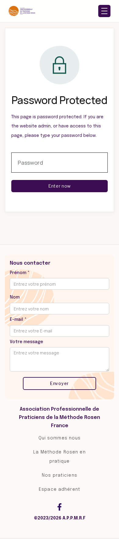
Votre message (26, 342)
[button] (104, 11)
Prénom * (20, 273)
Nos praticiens (59, 475)
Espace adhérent (59, 489)
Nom (15, 297)
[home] (22, 11)
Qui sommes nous (59, 438)
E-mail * (18, 319)
